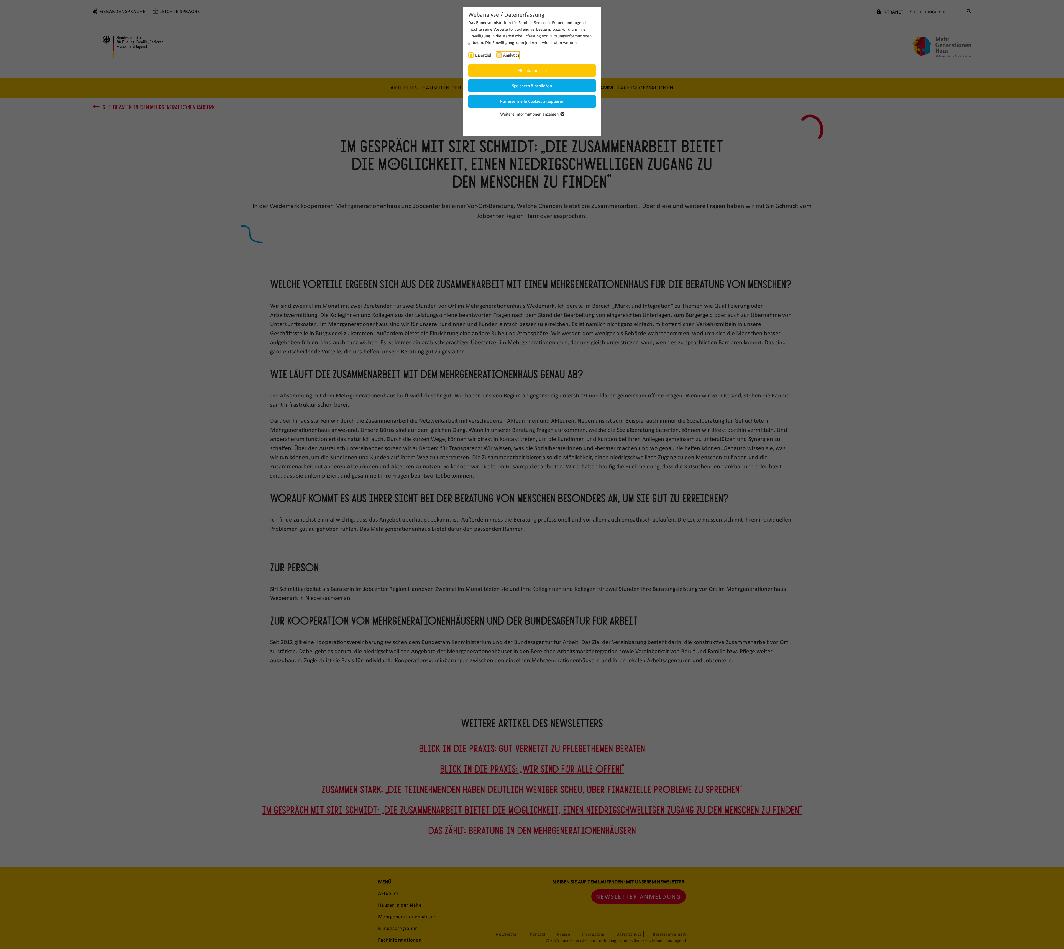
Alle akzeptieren (532, 70)
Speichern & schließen (532, 85)
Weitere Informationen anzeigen (530, 114)
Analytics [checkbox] (511, 55)
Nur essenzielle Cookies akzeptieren (532, 101)
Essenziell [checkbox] (483, 55)
